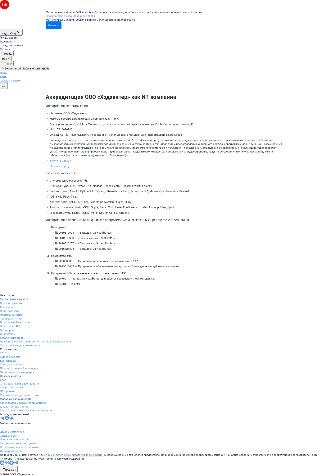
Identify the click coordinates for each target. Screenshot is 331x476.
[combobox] (9, 469)
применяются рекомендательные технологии (74, 454)
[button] (3, 73)
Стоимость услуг (60, 166)
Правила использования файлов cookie (110, 19)
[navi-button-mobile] (4, 85)
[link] (7, 63)
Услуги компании (60, 160)
